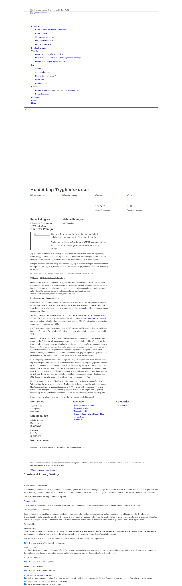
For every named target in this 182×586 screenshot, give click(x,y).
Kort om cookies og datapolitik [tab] (35, 485)
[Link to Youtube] (32, 4)
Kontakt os (78, 420)
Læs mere (37, 470)
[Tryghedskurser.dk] (50, 13)
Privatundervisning (81, 408)
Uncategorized (122, 405)
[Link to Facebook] (32, 2)
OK (31, 470)
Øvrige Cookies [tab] (30, 524)
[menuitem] (91, 35)
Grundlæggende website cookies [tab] (36, 510)
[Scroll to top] (24, 459)
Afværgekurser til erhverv (84, 405)
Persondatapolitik (81, 411)
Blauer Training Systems (96, 318)
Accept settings (30, 575)
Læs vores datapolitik (49, 470)
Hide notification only (44, 575)
